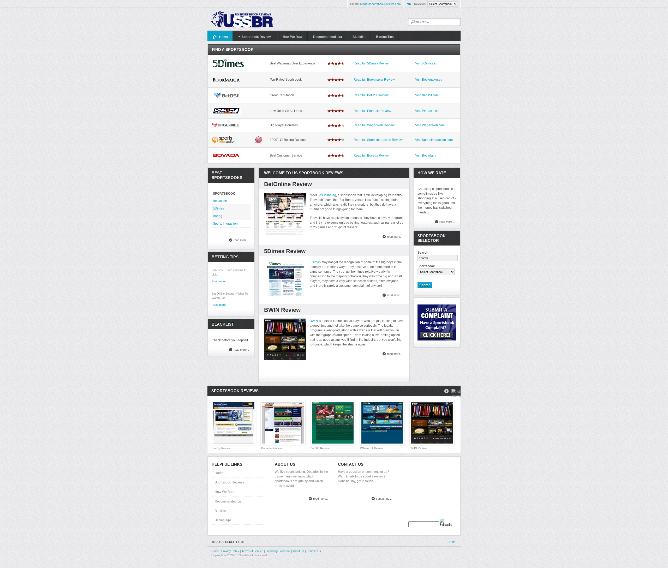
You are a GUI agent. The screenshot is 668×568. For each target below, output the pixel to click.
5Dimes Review (285, 251)
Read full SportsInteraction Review (378, 140)
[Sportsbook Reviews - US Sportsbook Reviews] (248, 19)
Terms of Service (252, 551)
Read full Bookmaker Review (374, 79)
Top (452, 541)
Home (219, 473)
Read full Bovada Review (372, 155)
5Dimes (315, 262)
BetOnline (220, 201)
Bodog (217, 216)
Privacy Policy (230, 551)
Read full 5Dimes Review (372, 63)
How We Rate (224, 492)
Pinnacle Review (271, 448)
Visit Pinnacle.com (428, 111)
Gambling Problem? (278, 551)
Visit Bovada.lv (425, 155)
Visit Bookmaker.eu (428, 79)
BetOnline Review (288, 184)
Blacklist (220, 511)
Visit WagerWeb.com (430, 125)
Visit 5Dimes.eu (426, 63)
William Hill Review (371, 448)
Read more (219, 304)
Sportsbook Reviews (229, 482)
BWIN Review (282, 310)
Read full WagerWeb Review (374, 125)
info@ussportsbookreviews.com (380, 3)
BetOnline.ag (327, 195)
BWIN (314, 321)
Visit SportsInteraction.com (434, 140)
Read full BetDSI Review (371, 95)
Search (423, 252)
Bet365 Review (320, 448)
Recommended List (228, 501)
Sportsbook (426, 266)
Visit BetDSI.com (427, 95)
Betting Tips (223, 520)
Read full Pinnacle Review (372, 111)
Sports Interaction (225, 223)
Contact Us (314, 551)
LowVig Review (221, 448)
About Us (298, 551)
